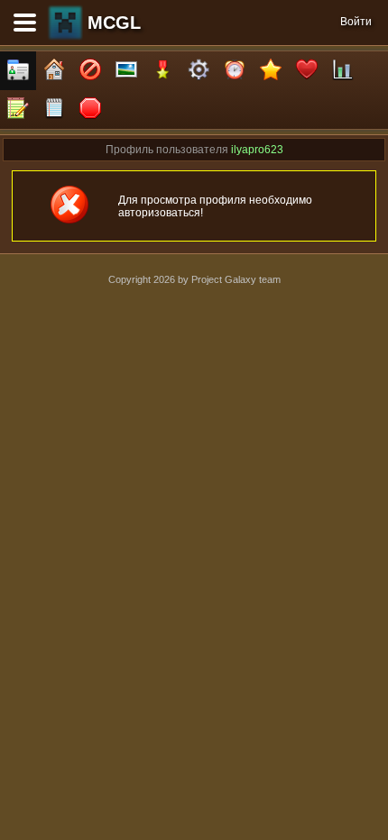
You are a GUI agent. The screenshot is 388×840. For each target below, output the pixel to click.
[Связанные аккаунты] (307, 70)
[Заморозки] (235, 70)
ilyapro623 (257, 149)
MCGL (114, 22)
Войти (356, 21)
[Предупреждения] (90, 109)
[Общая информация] (18, 70)
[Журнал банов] (90, 70)
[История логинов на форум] (54, 109)
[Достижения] (162, 70)
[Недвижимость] (54, 70)
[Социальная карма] (343, 70)
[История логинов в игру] (18, 109)
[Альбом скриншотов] (126, 70)
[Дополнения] (198, 70)
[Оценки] (271, 70)
